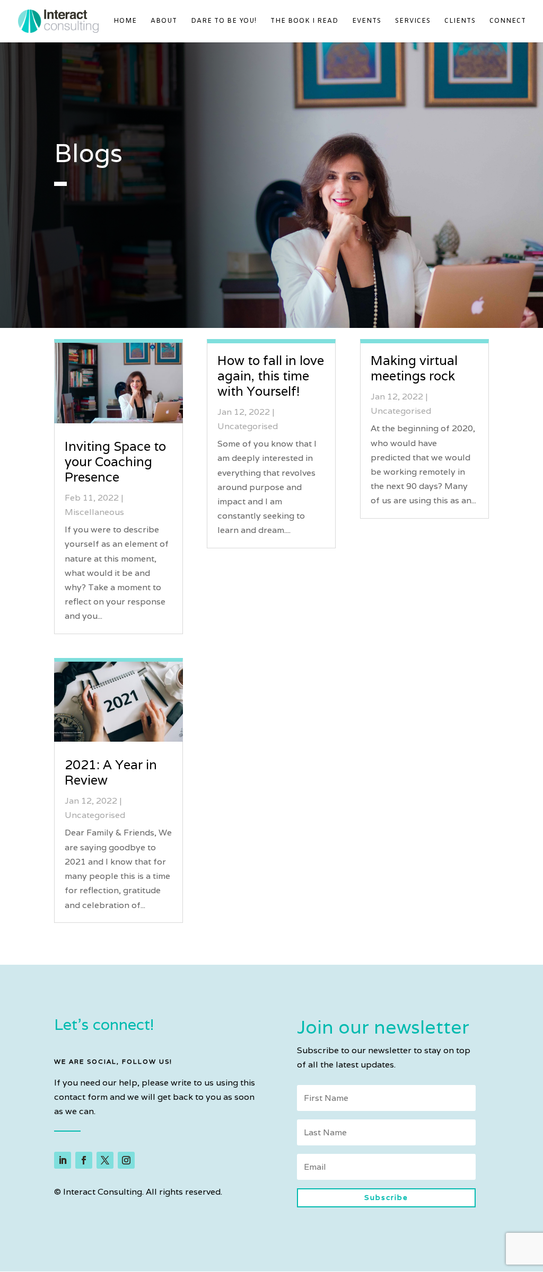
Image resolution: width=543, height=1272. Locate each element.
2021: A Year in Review (111, 772)
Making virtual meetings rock (414, 368)
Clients (460, 21)
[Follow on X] (105, 1160)
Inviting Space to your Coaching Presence (115, 461)
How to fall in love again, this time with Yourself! (270, 375)
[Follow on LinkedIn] (62, 1160)
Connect (507, 21)
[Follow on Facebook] (83, 1160)
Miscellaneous (94, 512)
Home (125, 21)
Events (366, 21)
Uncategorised (95, 815)
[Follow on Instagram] (126, 1160)
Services (413, 21)
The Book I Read (304, 21)
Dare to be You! (224, 21)
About (164, 21)
